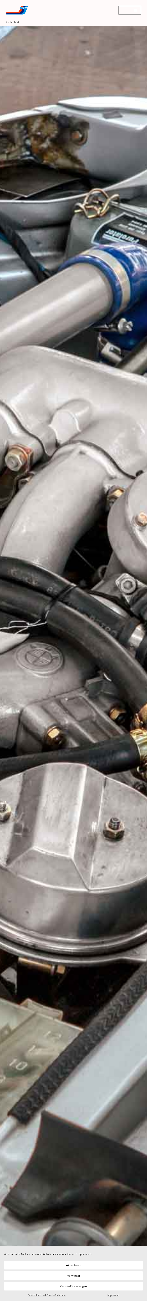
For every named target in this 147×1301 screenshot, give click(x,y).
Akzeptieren (73, 1265)
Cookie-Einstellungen (73, 1286)
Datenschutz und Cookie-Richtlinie (47, 1295)
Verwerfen (73, 1275)
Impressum (113, 1295)
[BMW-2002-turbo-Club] (17, 7)
